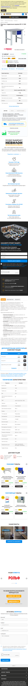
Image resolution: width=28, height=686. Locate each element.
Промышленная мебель (18, 373)
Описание (3, 299)
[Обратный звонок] (23, 14)
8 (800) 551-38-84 (14, 596)
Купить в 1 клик (21, 65)
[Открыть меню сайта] (2, 14)
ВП (15, 411)
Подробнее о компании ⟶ (14, 154)
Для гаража (15, 374)
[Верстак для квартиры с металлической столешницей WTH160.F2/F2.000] (7, 471)
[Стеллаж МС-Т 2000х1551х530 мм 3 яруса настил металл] (7, 500)
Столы (25, 373)
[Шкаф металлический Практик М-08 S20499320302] (21, 500)
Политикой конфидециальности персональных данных (14, 649)
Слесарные (3, 374)
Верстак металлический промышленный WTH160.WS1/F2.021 (21, 477)
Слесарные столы (10, 375)
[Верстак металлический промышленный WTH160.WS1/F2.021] (21, 471)
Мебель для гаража (18, 375)
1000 (16, 388)
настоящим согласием (7, 650)
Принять (3, 10)
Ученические (3, 375)
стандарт (16, 419)
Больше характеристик (14, 106)
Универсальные (21, 374)
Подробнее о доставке (14, 128)
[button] (26, 464)
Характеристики (10, 299)
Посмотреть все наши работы (14, 541)
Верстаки (11, 373)
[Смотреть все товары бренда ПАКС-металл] (8, 49)
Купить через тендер (22, 58)
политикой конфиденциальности (10, 6)
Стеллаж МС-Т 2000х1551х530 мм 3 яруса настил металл (7, 506)
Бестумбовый (17, 424)
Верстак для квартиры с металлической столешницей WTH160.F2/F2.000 (7, 477)
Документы (17, 299)
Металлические (9, 374)
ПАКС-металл (17, 416)
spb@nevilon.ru (14, 601)
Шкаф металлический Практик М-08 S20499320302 (20, 506)
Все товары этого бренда (19, 49)
